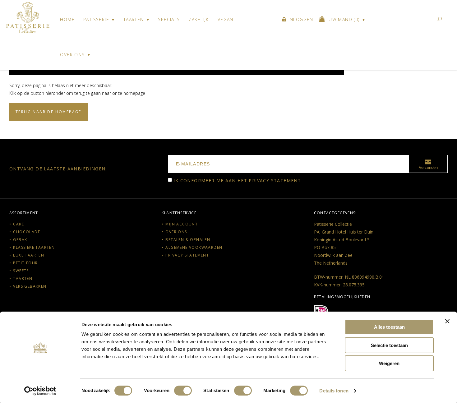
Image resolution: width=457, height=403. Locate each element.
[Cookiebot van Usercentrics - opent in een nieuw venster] (40, 391)
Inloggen (300, 19)
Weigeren (389, 363)
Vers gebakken (29, 286)
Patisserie (96, 19)
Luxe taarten (28, 255)
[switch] (183, 391)
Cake (18, 224)
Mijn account (181, 224)
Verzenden (428, 167)
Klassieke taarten (34, 247)
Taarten (133, 19)
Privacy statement (275, 180)
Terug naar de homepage (48, 111)
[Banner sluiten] (447, 321)
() (345, 19)
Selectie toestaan (389, 345)
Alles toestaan (389, 327)
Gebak (20, 239)
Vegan (225, 19)
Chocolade (26, 231)
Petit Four (25, 263)
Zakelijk (199, 19)
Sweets (21, 270)
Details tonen (333, 390)
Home (67, 19)
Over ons (72, 55)
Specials (169, 19)
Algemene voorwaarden (193, 247)
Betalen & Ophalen (187, 239)
